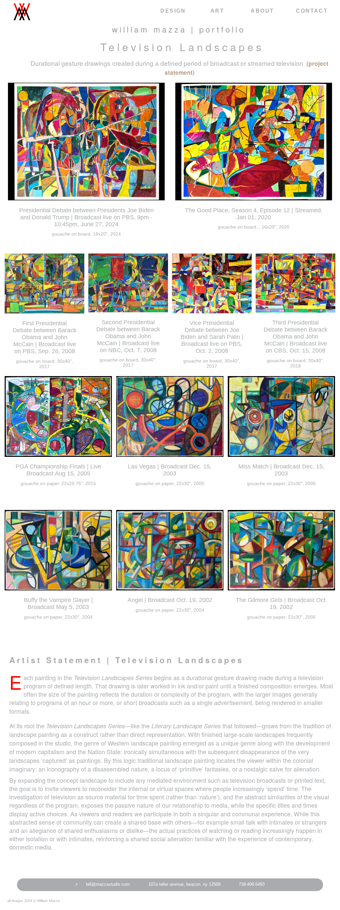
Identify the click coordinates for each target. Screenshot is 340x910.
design (173, 11)
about (262, 11)
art (217, 11)
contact (312, 11)
